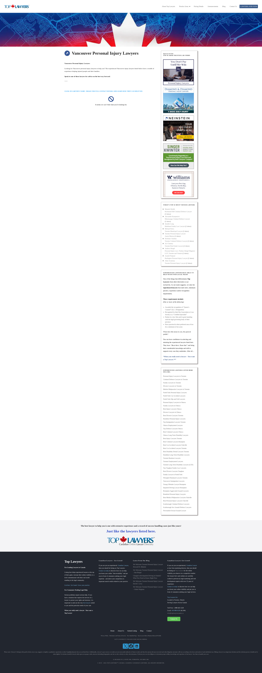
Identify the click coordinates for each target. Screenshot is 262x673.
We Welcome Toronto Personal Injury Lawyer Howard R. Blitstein (148, 566)
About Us (121, 631)
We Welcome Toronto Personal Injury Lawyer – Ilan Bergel (148, 571)
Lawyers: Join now (248, 6)
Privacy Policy (104, 635)
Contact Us (233, 6)
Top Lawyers (179, 570)
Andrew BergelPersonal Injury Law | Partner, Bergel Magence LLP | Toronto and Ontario (180, 251)
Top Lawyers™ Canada (115, 663)
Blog (223, 6)
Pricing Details (198, 6)
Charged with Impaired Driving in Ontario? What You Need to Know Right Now (147, 577)
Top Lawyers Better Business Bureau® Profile (149, 635)
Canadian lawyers (71, 652)
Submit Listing (132, 631)
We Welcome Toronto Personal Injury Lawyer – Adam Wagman (148, 588)
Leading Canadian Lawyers (136, 663)
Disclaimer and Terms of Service (117, 635)
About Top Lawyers (168, 6)
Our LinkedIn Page (132, 635)
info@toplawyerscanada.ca (175, 613)
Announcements (213, 6)
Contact (149, 631)
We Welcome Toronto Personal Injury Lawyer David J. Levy (148, 582)
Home (112, 631)
